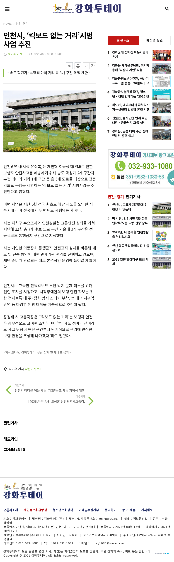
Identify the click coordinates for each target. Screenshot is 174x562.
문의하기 (110, 510)
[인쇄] (78, 65)
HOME (7, 23)
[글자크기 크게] (92, 65)
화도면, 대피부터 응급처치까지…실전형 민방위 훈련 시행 (131, 107)
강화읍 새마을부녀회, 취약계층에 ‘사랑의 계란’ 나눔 (131, 67)
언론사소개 (10, 510)
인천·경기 (22, 23)
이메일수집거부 (89, 510)
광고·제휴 (128, 510)
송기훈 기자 (15, 54)
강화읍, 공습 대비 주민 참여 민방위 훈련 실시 (130, 133)
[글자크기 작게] (86, 65)
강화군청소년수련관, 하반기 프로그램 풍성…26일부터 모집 (130, 83)
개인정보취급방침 (35, 510)
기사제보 (147, 510)
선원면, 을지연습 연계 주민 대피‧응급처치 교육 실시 (129, 120)
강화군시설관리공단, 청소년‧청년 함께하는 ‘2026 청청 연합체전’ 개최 (130, 96)
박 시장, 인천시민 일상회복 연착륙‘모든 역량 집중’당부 (130, 220)
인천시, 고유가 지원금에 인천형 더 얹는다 (129, 206)
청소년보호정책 (63, 510)
